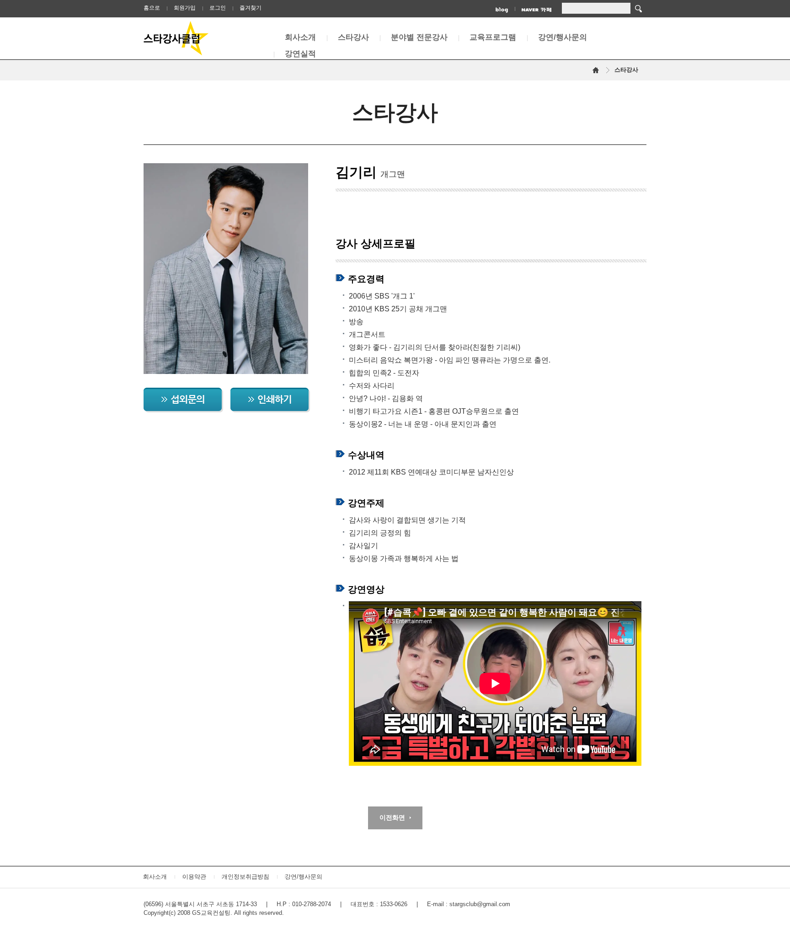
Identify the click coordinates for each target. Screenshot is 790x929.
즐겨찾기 (251, 8)
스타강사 (353, 37)
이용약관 (194, 876)
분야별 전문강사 (419, 37)
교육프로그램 (493, 37)
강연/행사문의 (562, 37)
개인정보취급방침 (245, 876)
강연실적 (300, 53)
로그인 (217, 8)
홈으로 (152, 8)
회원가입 (185, 8)
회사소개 (300, 37)
